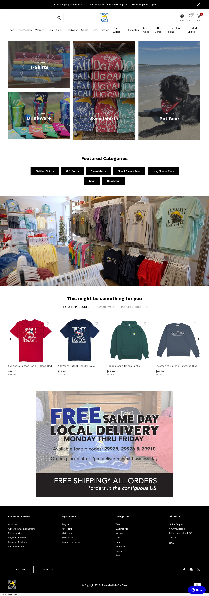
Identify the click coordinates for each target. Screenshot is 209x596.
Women (39, 30)
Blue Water (116, 30)
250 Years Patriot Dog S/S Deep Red (30, 366)
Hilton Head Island (174, 30)
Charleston (133, 30)
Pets (94, 30)
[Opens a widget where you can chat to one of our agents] (197, 590)
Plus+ (124, 585)
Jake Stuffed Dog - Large (23, 563)
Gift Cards (158, 30)
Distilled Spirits (192, 30)
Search (59, 18)
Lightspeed (13, 594)
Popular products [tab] (134, 307)
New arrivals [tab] (105, 307)
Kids (50, 30)
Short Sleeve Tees (129, 171)
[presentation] (10, 339)
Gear (59, 30)
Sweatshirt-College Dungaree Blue (176, 366)
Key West (145, 30)
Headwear (71, 30)
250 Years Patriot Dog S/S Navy (76, 366)
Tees (11, 30)
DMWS (116, 585)
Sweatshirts (25, 30)
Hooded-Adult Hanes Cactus (124, 366)
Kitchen (105, 30)
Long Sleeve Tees (163, 171)
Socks (84, 30)
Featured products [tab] (75, 307)
